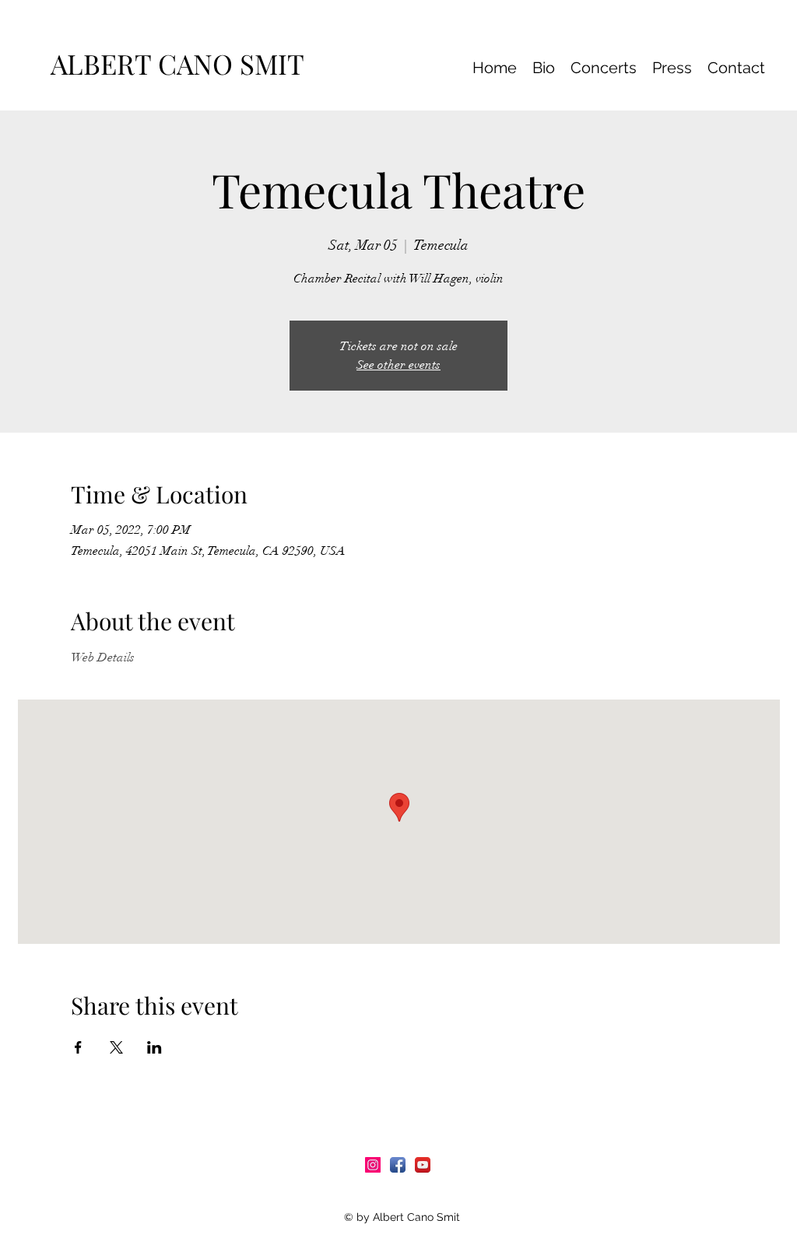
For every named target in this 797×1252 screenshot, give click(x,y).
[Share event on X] (116, 1047)
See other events (398, 365)
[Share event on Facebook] (78, 1047)
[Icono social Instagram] (373, 1165)
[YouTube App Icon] (422, 1165)
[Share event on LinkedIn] (154, 1047)
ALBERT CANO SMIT (184, 63)
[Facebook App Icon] (398, 1165)
